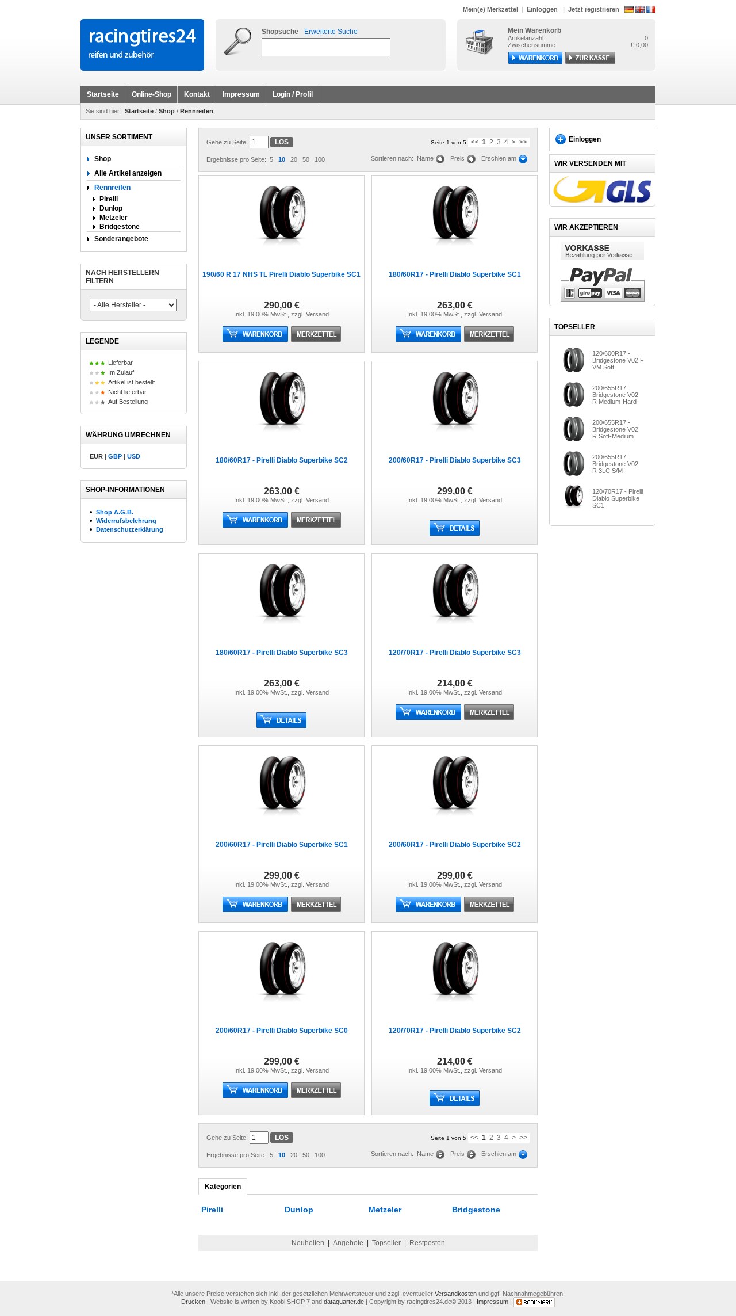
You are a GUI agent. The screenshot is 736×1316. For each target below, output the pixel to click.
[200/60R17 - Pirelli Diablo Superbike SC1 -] (281, 819)
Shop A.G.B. (114, 512)
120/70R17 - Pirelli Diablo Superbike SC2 (455, 1031)
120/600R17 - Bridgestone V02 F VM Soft (618, 360)
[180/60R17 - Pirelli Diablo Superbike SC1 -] (454, 249)
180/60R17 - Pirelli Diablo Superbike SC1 (455, 274)
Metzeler (113, 217)
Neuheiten (308, 1243)
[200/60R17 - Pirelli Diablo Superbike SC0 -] (281, 1005)
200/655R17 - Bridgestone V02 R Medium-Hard (615, 394)
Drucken (193, 1301)
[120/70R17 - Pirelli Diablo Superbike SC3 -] (454, 627)
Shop (167, 111)
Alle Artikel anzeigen (127, 173)
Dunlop (110, 208)
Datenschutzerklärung (129, 529)
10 (281, 159)
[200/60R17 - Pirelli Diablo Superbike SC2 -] (454, 819)
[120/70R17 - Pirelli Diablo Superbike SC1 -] (573, 508)
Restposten (427, 1243)
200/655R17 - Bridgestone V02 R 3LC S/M (615, 463)
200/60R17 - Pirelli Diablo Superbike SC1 (282, 845)
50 (305, 159)
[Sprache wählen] (640, 9)
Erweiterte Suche (331, 32)
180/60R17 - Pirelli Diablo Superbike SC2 (282, 460)
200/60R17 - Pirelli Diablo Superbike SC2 (455, 845)
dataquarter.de (344, 1301)
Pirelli (108, 199)
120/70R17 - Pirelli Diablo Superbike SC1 (617, 498)
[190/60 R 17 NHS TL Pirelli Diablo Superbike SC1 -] (281, 249)
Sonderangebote (120, 239)
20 (293, 159)
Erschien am (499, 158)
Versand (317, 314)
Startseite (103, 94)
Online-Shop (151, 94)
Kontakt (197, 94)
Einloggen (542, 9)
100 (320, 159)
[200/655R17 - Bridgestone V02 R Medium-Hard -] (573, 405)
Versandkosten (456, 1293)
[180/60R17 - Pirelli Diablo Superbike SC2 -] (281, 435)
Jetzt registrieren (593, 9)
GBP (115, 456)
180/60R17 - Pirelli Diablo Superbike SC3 (282, 653)
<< (474, 142)
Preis (458, 158)
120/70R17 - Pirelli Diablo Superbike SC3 (455, 653)
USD (133, 456)
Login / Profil (293, 94)
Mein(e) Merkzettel (490, 9)
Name (426, 158)
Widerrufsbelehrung (126, 520)
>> (523, 142)
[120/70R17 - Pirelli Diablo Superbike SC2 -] (454, 1005)
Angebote (348, 1243)
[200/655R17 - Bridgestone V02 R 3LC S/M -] (573, 474)
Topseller (386, 1243)
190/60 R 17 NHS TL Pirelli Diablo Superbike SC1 (281, 274)
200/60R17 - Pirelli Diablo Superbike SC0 (282, 1031)
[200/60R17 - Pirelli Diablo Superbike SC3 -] (454, 435)
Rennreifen (196, 111)
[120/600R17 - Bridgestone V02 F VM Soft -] (573, 370)
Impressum (241, 94)
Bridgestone (119, 227)
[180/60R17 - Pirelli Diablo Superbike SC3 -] (281, 627)
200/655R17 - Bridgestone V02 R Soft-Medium (615, 429)
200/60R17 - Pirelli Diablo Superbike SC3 (455, 460)
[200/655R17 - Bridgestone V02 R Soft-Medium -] (573, 439)
